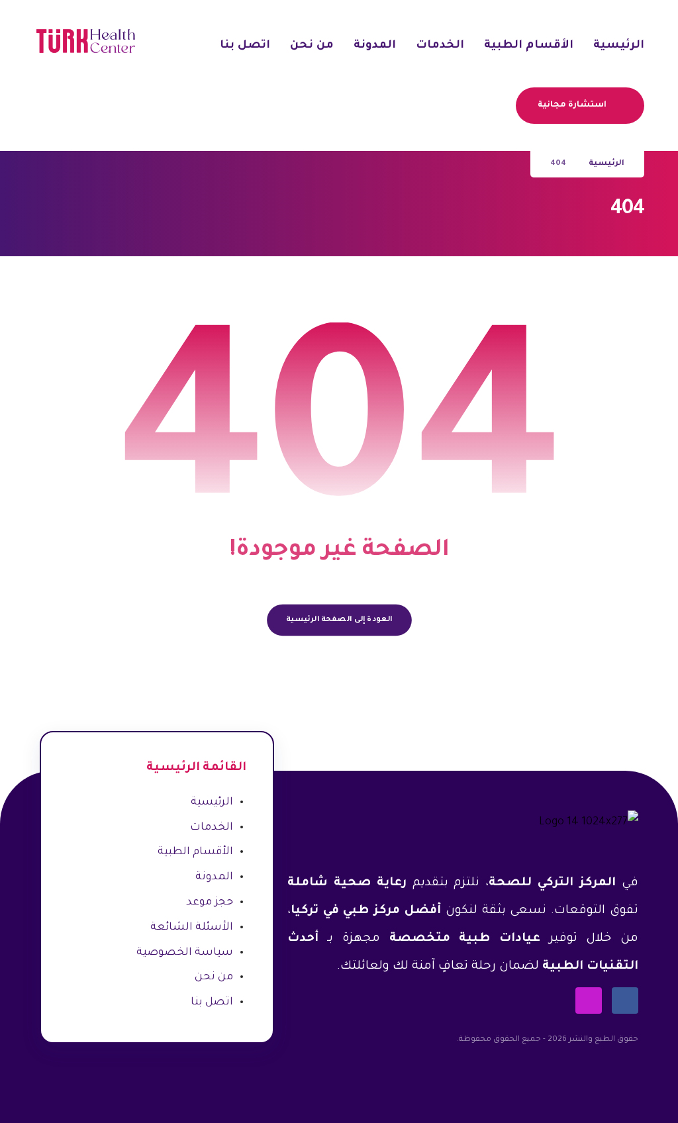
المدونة (214, 877)
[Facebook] (625, 1000)
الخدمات (211, 828)
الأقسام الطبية (195, 852)
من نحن (214, 977)
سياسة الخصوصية (184, 953)
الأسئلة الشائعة (191, 928)
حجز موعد (209, 902)
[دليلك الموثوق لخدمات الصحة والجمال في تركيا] (85, 41)
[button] (501, 104)
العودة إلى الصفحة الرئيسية (338, 620)
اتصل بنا (212, 1002)
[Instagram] (588, 1000)
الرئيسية (212, 802)
